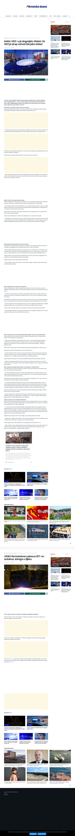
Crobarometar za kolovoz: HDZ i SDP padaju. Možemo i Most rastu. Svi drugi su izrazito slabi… (60, 32)
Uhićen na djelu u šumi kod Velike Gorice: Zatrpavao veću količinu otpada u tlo (11, 498)
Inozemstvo (29, 16)
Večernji (12, 659)
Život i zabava (57, 16)
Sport (35, 16)
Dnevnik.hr (12, 662)
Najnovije (8, 16)
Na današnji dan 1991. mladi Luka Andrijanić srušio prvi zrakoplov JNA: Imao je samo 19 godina (41, 498)
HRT (35, 110)
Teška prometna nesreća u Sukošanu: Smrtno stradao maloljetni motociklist (25, 498)
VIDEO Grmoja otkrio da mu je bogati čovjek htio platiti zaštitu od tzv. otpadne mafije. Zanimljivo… (66, 58)
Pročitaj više (42, 833)
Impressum (6, 794)
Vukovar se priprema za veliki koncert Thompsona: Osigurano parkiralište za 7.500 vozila (14, 485)
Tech (50, 16)
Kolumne (65, 16)
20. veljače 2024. (7, 47)
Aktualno (15, 16)
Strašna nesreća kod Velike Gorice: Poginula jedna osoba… (37, 484)
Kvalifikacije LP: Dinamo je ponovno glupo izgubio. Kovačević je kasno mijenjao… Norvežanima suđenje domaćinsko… (55, 45)
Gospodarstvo (43, 16)
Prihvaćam (33, 833)
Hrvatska (22, 16)
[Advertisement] (26, 29)
